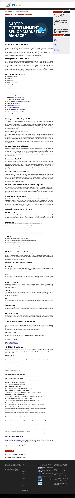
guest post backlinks (17, 440)
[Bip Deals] (13, 5)
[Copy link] (24, 445)
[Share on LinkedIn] (17, 445)
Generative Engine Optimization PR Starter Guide (47, 476)
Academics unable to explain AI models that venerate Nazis (61, 21)
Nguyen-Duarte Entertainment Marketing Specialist (61, 27)
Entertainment (10, 11)
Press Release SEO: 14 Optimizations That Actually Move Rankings (47, 470)
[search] (69, 9)
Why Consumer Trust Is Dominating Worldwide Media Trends (16, 457)
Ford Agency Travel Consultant (60, 485)
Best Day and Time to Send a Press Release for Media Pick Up (47, 467)
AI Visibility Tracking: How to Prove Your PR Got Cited (47, 473)
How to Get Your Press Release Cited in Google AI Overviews (47, 479)
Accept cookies (67, 496)
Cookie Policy (28, 496)
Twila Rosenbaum (14, 16)
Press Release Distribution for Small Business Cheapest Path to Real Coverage (47, 482)
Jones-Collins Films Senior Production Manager (60, 18)
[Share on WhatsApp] (19, 445)
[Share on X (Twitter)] (12, 445)
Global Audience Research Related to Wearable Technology (16, 452)
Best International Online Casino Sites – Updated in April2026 (61, 32)
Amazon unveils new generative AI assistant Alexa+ (61, 25)
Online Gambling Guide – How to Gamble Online (61, 30)
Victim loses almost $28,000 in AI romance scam (61, 23)
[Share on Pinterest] (15, 445)
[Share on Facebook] (10, 445)
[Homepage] (6, 9)
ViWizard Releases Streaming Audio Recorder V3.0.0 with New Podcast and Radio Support (47, 464)
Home (6, 11)
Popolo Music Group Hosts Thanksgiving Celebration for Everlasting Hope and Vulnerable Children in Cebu (61, 15)
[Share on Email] (22, 445)
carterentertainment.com (14, 107)
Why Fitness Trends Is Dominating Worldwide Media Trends (16, 454)
